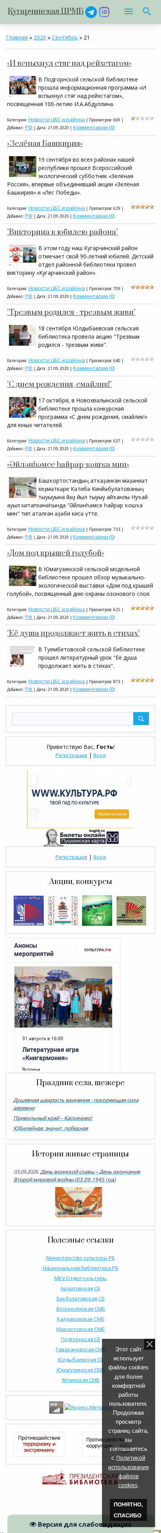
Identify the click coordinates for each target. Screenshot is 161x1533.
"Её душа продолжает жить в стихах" (73, 633)
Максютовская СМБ (80, 1329)
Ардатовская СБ (80, 1288)
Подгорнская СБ (80, 1339)
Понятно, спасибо (128, 1510)
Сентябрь (65, 37)
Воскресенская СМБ (80, 1308)
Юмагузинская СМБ (81, 1369)
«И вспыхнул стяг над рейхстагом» (69, 64)
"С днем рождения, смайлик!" (59, 385)
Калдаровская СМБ (80, 1318)
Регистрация (71, 755)
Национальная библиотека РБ (80, 1267)
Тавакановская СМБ (80, 1349)
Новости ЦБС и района (57, 119)
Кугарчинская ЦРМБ (46, 11)
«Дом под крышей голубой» (55, 553)
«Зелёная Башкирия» (44, 144)
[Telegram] (91, 11)
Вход (99, 755)
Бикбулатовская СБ (81, 1298)
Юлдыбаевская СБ (81, 1359)
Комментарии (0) (93, 127)
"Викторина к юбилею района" (62, 232)
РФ (28, 127)
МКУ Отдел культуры (80, 1278)
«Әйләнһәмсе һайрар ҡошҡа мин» (68, 465)
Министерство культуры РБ (80, 1257)
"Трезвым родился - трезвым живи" (71, 312)
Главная (17, 37)
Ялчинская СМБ (81, 1379)
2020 (40, 37)
